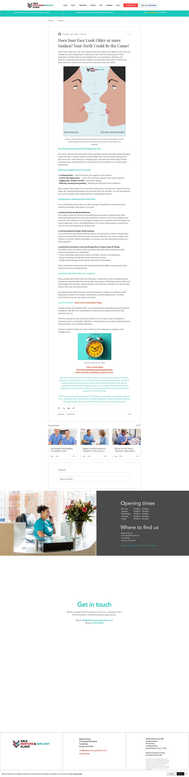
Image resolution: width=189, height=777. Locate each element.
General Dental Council (153, 748)
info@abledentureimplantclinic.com (97, 620)
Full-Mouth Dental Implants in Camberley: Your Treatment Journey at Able (62, 449)
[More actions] (130, 34)
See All (138, 425)
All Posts (51, 20)
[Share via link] (73, 408)
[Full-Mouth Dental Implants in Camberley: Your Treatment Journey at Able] (62, 437)
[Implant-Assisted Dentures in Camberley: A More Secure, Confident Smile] (94, 437)
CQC (164, 748)
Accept (180, 774)
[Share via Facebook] (59, 408)
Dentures (61, 20)
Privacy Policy (78, 774)
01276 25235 (152, 5)
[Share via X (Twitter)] (64, 408)
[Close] (186, 773)
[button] (83, 5)
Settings (171, 774)
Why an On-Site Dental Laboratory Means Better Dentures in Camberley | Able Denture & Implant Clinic (126, 449)
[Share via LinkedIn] (69, 408)
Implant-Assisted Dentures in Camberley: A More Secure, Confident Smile (94, 449)
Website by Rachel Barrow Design (155, 753)
